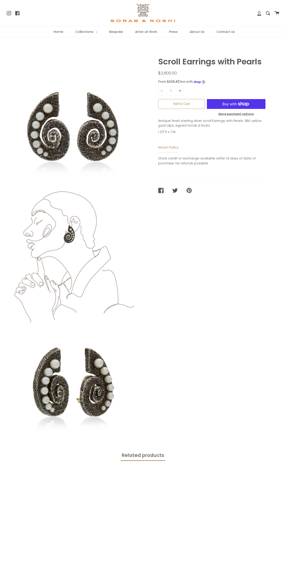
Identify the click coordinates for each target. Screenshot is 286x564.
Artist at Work (146, 32)
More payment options (236, 114)
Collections (84, 32)
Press (173, 32)
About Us (197, 32)
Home (58, 32)
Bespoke (116, 32)
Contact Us (226, 32)
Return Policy (168, 147)
